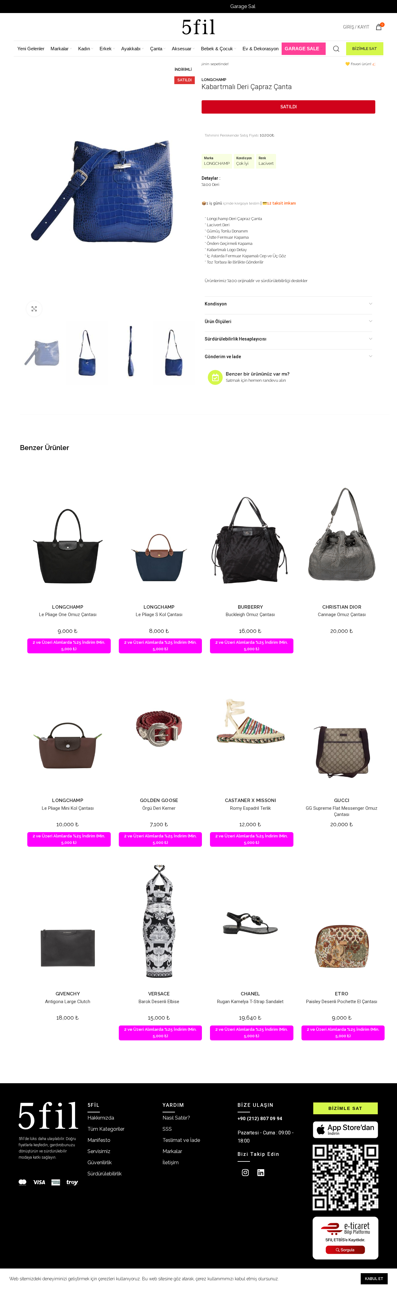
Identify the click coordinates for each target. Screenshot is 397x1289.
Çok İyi (242, 163)
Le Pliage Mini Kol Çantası (68, 808)
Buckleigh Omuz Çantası (250, 614)
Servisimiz (98, 1151)
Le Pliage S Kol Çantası (159, 614)
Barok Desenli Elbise (159, 1001)
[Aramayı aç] (336, 48)
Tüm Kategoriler (105, 1129)
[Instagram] (245, 1172)
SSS (167, 1129)
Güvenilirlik (99, 1162)
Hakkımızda (100, 1118)
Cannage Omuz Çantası (342, 614)
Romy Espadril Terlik (250, 808)
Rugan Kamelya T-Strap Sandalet (250, 1001)
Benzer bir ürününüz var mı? (257, 374)
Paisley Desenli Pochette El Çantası (341, 1001)
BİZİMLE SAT (364, 48)
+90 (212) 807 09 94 (260, 1118)
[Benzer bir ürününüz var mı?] (215, 377)
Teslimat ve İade (181, 1140)
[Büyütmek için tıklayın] (34, 309)
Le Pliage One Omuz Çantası (67, 614)
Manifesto (98, 1140)
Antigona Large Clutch (67, 1001)
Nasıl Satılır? (176, 1118)
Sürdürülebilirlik (104, 1174)
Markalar (172, 1151)
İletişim (171, 1162)
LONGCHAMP (214, 79)
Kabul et (374, 1279)
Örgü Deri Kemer (159, 808)
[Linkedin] (261, 1172)
